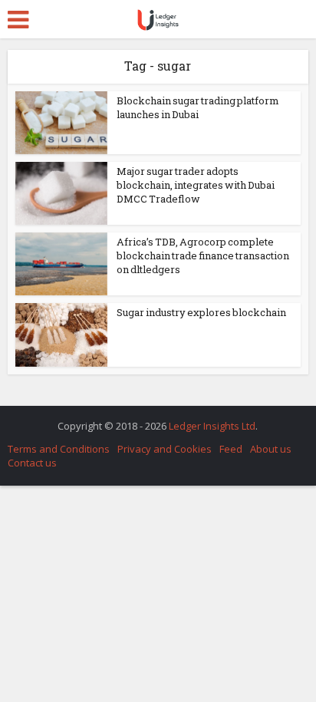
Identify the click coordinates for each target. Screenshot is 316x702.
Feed (230, 449)
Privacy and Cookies (164, 449)
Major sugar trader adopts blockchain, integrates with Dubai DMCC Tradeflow (196, 185)
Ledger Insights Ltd (212, 426)
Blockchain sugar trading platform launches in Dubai (198, 107)
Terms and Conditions (59, 449)
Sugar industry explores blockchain (201, 312)
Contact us (32, 463)
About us (270, 449)
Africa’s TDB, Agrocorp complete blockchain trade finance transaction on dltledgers (203, 255)
